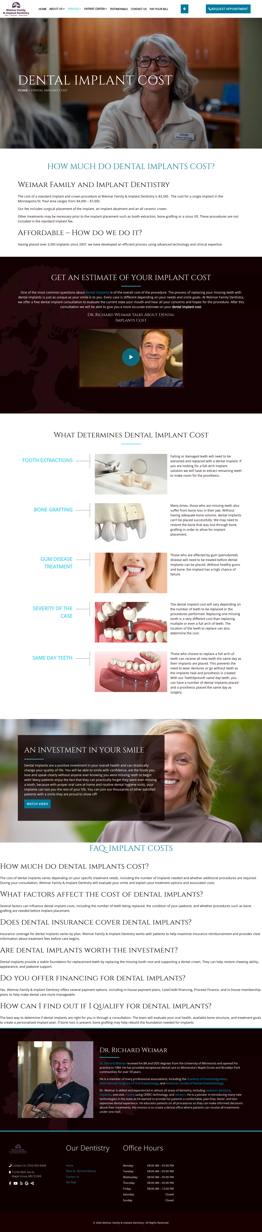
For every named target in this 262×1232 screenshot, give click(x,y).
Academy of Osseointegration (207, 1079)
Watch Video (37, 804)
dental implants (97, 292)
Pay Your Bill (159, 9)
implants (105, 1095)
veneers (180, 1095)
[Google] (27, 1183)
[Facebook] (10, 1183)
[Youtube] (16, 1183)
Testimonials (119, 9)
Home (43, 9)
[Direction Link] (184, 8)
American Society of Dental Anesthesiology (194, 1083)
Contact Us (139, 9)
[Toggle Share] (32, 1183)
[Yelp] (22, 1183)
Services (73, 8)
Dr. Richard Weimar (113, 1063)
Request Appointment (230, 9)
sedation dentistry (218, 1090)
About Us (55, 8)
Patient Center (94, 8)
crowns (130, 1095)
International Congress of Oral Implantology (129, 1083)
